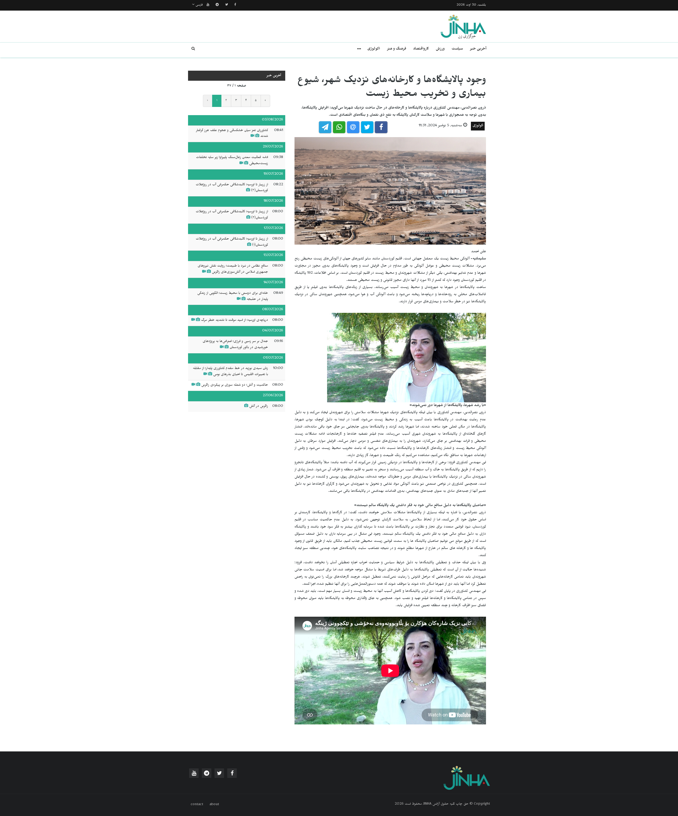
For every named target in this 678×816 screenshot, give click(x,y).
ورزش (440, 49)
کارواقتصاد (421, 49)
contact (197, 805)
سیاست (457, 49)
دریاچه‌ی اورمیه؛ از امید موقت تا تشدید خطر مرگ (234, 320)
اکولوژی (373, 49)
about (214, 805)
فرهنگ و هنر (396, 49)
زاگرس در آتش (258, 406)
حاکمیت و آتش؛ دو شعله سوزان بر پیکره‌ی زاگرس (234, 385)
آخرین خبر (478, 49)
